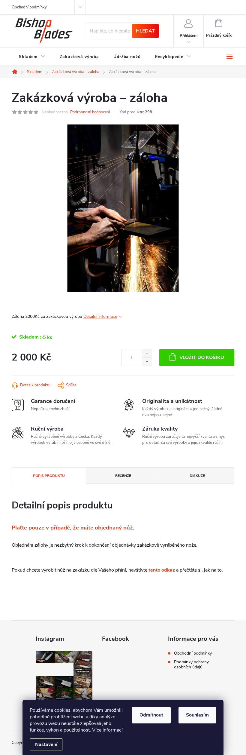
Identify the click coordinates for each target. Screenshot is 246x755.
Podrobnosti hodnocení (90, 112)
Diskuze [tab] (197, 475)
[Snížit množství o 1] (147, 362)
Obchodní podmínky (29, 7)
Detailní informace (100, 316)
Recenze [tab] (123, 475)
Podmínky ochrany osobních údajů (191, 664)
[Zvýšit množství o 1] (147, 353)
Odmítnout (151, 715)
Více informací (107, 730)
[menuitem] (32, 57)
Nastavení (46, 744)
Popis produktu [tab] (49, 475)
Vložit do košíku (201, 357)
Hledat (145, 31)
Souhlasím (197, 715)
